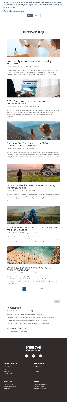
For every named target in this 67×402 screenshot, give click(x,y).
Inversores (7, 388)
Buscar (57, 301)
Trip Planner (7, 369)
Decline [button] (37, 15)
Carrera (36, 369)
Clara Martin (12, 66)
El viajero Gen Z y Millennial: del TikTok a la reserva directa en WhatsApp (30, 144)
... (35, 289)
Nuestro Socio (8, 391)
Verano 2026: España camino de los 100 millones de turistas (29, 269)
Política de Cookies (39, 386)
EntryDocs (7, 371)
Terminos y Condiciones (40, 384)
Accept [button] (29, 15)
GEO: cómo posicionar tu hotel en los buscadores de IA (28, 102)
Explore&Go (7, 367)
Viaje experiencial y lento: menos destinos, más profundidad (31, 186)
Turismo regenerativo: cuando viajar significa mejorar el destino (32, 228)
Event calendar (8, 373)
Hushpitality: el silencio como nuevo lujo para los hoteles (32, 62)
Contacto (36, 371)
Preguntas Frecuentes (10, 386)
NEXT (41, 289)
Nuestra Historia (38, 367)
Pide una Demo (8, 384)
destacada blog (34, 66)
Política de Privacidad (40, 388)
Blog (27, 66)
